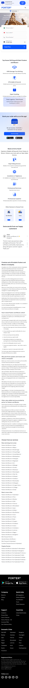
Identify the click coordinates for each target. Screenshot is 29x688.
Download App (14, 133)
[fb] (2, 677)
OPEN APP (22, 3)
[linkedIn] (13, 677)
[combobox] (15, 28)
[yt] (16, 677)
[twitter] (6, 677)
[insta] (9, 677)
